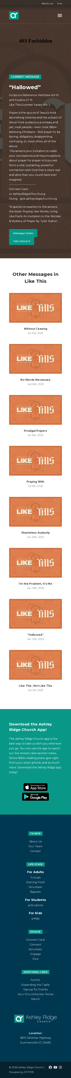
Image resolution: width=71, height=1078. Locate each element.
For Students (35, 900)
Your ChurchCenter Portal (35, 994)
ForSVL (35, 980)
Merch (35, 999)
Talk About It (21, 241)
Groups (35, 877)
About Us (35, 841)
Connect (35, 944)
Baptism (35, 891)
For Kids (35, 913)
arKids (35, 918)
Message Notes (23, 233)
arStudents (35, 905)
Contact (35, 851)
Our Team (35, 846)
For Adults (35, 872)
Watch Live (47, 3)
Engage (35, 954)
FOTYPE (29, 1072)
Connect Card (35, 939)
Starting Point (35, 882)
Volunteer (35, 887)
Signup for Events (35, 989)
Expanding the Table (35, 984)
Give (59, 3)
